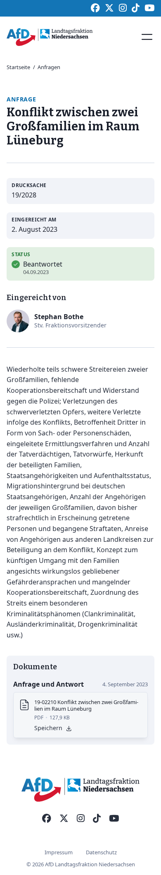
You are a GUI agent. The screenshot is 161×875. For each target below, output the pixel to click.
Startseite (18, 67)
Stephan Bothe (58, 316)
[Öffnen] (147, 36)
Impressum (59, 852)
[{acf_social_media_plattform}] (46, 818)
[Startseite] (49, 37)
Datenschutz (101, 852)
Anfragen (49, 67)
